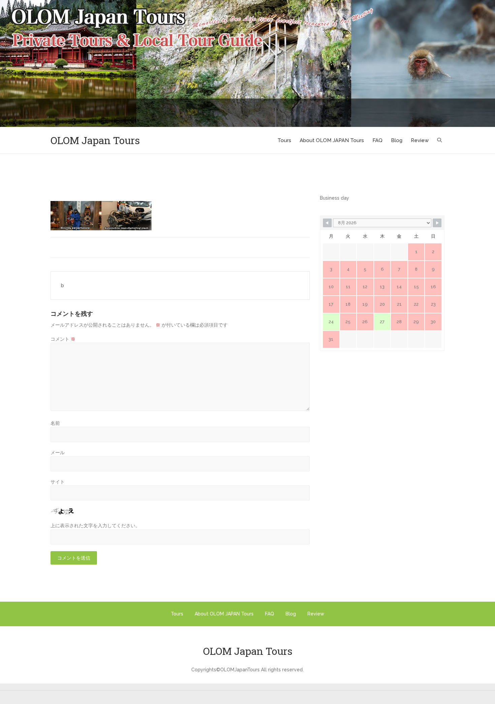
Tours (284, 140)
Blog (396, 140)
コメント (63, 339)
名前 (55, 423)
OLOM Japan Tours (95, 140)
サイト (58, 481)
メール (58, 452)
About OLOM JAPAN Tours (332, 140)
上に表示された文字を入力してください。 (95, 525)
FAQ (377, 140)
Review (420, 140)
